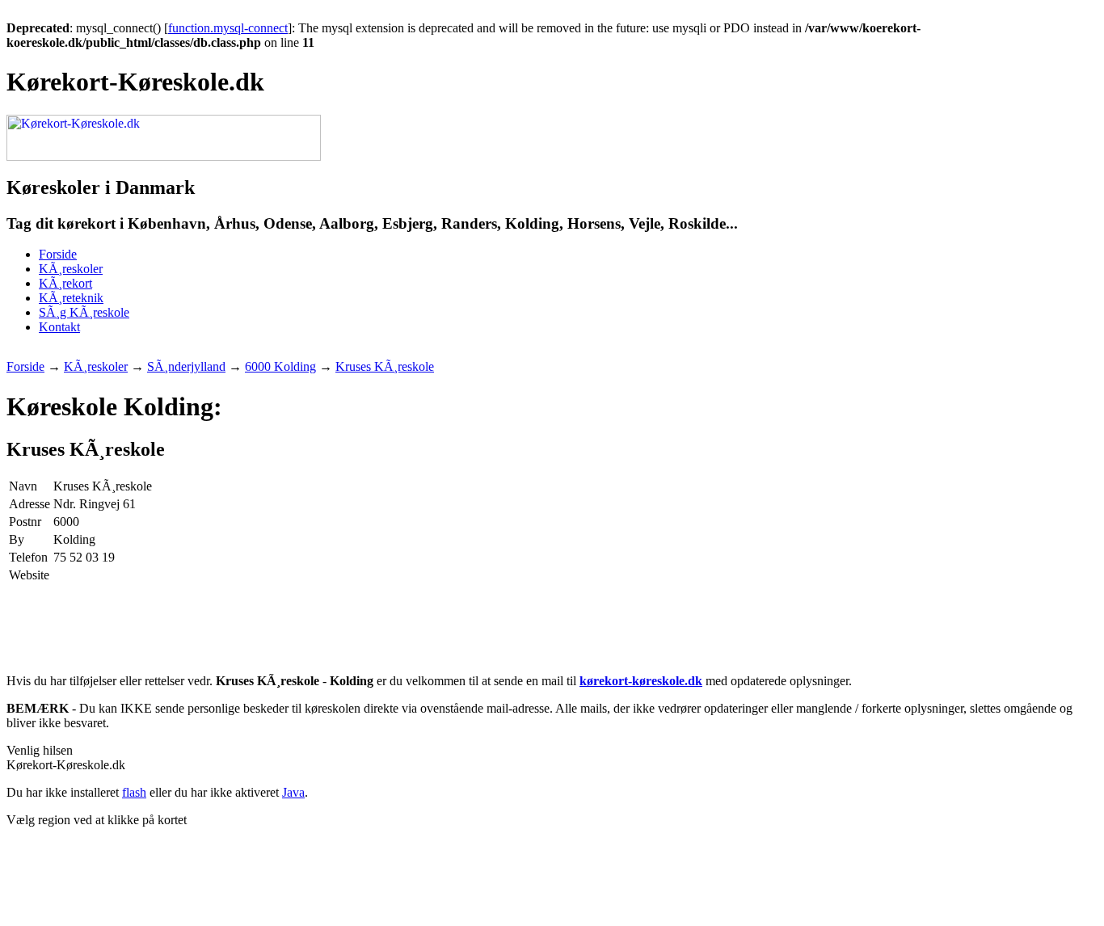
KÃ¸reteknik (71, 298)
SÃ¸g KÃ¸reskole (84, 312)
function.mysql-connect (228, 28)
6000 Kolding (280, 366)
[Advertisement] (300, 353)
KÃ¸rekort (65, 283)
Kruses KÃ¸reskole (384, 366)
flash (134, 792)
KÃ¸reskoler (71, 269)
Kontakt (59, 327)
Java (293, 792)
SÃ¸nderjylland (186, 366)
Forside (58, 254)
